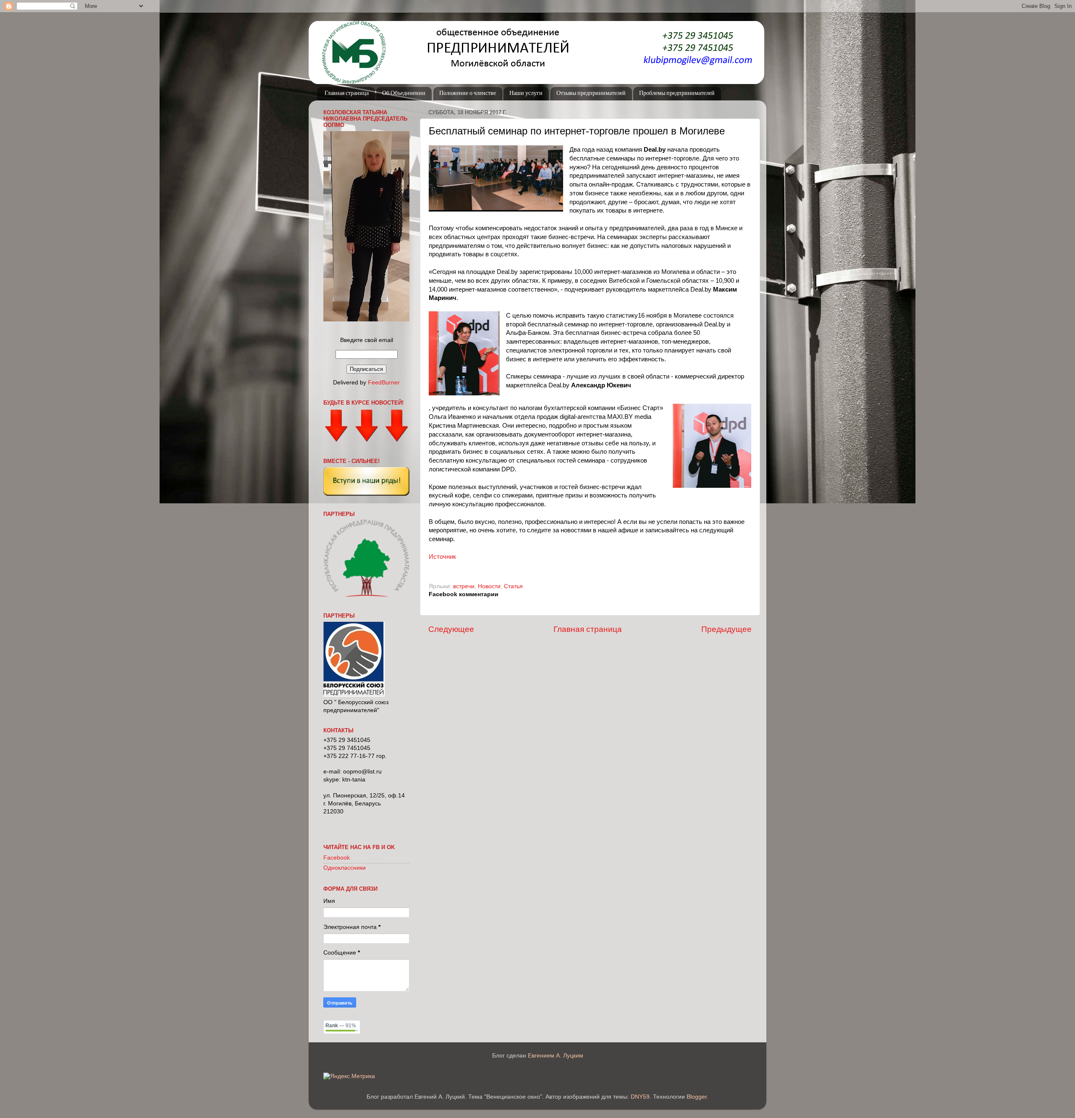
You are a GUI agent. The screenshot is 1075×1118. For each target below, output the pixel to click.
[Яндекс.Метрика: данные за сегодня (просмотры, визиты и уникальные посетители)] (349, 1077)
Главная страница (347, 93)
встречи (464, 586)
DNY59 (640, 1097)
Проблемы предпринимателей (677, 93)
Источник (442, 556)
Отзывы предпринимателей (591, 93)
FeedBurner (384, 382)
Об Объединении (403, 93)
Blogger (697, 1097)
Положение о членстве (467, 93)
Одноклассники (344, 868)
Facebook (336, 858)
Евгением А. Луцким (555, 1055)
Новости (489, 586)
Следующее (451, 629)
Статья (513, 586)
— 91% (340, 1026)
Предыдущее (726, 629)
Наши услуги (526, 93)
